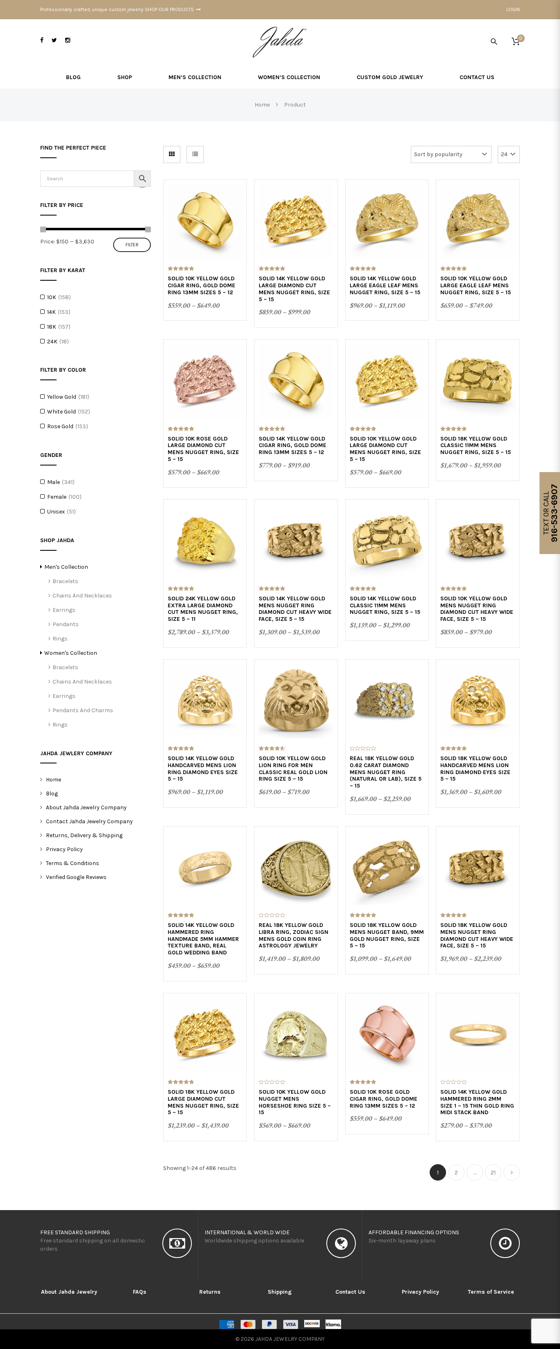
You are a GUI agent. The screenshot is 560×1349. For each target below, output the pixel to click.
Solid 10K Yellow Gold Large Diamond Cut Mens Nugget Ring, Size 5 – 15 (385, 449)
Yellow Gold (61, 396)
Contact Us (350, 1291)
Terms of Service (491, 1291)
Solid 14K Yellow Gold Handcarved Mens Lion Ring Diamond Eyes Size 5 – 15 (203, 768)
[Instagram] (67, 40)
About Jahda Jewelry (69, 1291)
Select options (205, 230)
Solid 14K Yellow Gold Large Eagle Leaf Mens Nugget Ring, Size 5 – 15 (385, 285)
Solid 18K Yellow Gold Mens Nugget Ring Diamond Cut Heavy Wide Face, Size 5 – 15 (476, 935)
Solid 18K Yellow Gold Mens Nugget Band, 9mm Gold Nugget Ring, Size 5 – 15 (387, 935)
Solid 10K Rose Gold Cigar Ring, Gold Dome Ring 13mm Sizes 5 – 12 (383, 1098)
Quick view (205, 211)
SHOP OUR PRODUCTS (169, 9)
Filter (132, 245)
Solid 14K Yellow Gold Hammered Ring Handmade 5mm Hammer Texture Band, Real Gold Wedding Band (203, 939)
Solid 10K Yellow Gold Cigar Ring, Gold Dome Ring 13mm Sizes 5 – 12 (201, 285)
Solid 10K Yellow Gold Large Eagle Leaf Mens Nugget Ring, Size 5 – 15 (475, 285)
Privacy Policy (64, 849)
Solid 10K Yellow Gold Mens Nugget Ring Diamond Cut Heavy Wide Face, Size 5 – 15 (476, 608)
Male (53, 482)
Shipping (280, 1291)
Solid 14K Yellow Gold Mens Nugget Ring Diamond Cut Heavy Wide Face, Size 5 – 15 (295, 608)
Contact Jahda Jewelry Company (89, 821)
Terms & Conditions (72, 863)
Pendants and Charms (82, 710)
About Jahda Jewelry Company (86, 807)
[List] (195, 154)
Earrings (63, 609)
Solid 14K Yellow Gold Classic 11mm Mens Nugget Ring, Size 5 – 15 (385, 605)
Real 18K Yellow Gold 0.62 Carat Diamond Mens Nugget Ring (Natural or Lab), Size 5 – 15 (385, 772)
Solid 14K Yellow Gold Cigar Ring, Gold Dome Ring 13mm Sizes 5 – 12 (292, 445)
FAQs (139, 1291)
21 (493, 1172)
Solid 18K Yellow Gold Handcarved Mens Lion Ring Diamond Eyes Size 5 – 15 (475, 768)
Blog (52, 793)
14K (51, 312)
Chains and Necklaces (82, 595)
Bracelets (65, 581)
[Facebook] (41, 40)
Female (56, 496)
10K (51, 297)
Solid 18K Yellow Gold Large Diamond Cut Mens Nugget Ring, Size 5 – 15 (203, 1102)
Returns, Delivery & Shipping (84, 835)
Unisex (56, 511)
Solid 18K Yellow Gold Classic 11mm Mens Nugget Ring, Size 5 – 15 (475, 445)
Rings (60, 638)
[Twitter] (54, 40)
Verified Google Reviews (76, 877)
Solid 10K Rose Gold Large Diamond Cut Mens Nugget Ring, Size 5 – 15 (203, 449)
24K (52, 341)
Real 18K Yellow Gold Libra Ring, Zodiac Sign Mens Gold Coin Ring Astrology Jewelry (293, 935)
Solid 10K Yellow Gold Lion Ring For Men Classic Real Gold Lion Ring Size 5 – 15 (293, 768)
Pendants (65, 624)
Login (513, 9)
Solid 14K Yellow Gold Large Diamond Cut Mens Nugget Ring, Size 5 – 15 (294, 288)
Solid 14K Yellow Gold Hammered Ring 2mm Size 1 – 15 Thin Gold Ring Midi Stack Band (477, 1102)
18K (51, 326)
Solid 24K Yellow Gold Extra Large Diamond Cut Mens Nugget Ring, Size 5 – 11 (203, 608)
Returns (210, 1291)
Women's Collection (70, 653)
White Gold (61, 411)
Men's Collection (66, 566)
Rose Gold (60, 426)
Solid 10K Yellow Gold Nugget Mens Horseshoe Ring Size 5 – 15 (295, 1102)
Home (53, 779)
